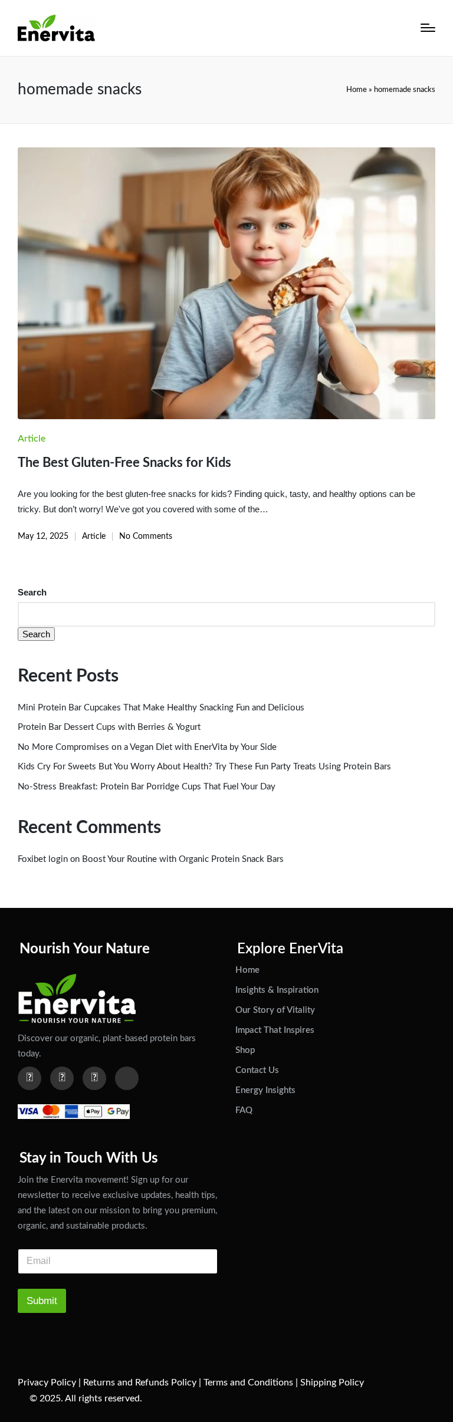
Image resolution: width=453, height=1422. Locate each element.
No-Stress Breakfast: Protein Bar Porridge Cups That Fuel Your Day (146, 786)
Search (32, 592)
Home (356, 89)
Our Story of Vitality (275, 1010)
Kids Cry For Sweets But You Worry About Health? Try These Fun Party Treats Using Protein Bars (204, 766)
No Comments (145, 536)
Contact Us (257, 1070)
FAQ (243, 1110)
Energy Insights (265, 1090)
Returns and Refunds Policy (139, 1382)
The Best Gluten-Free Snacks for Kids (124, 462)
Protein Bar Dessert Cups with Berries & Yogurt (109, 727)
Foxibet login (43, 859)
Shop (245, 1050)
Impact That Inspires (274, 1030)
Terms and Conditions (248, 1382)
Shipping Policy (332, 1382)
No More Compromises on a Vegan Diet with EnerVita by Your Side (147, 747)
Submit (42, 1300)
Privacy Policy (47, 1382)
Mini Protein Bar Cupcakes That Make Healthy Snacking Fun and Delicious (161, 707)
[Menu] (428, 28)
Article (31, 438)
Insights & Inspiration (277, 990)
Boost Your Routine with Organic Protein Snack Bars (183, 859)
